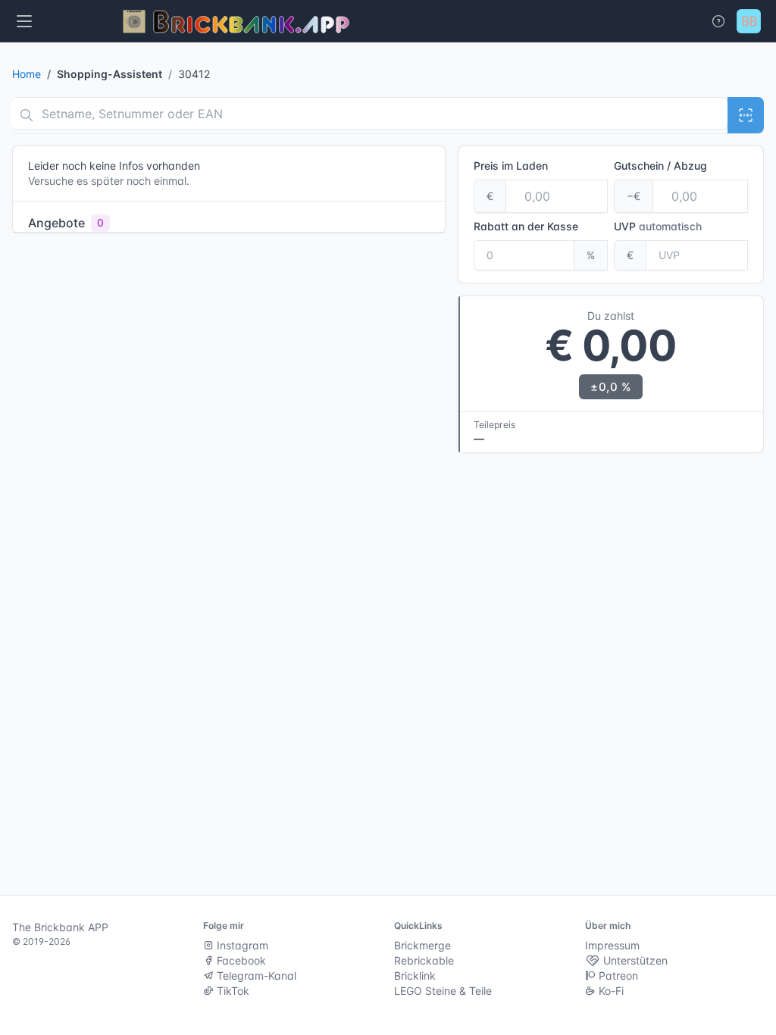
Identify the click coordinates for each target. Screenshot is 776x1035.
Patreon (617, 975)
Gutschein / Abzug (660, 165)
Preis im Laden (511, 165)
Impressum (612, 945)
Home (26, 73)
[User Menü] (749, 21)
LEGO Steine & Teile (443, 990)
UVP (658, 226)
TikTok (231, 990)
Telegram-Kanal (255, 975)
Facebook (240, 960)
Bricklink (415, 975)
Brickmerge (422, 945)
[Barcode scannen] (746, 115)
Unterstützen (634, 960)
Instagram (241, 945)
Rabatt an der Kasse (526, 226)
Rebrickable (424, 960)
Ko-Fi (610, 990)
